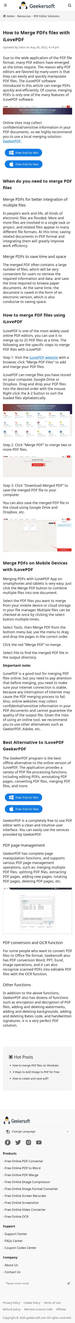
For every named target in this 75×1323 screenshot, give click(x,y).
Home (10, 16)
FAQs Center (14, 1241)
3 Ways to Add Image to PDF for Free (35, 1072)
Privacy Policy (11, 1303)
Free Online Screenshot (22, 1203)
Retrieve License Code (38, 1309)
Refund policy (12, 1309)
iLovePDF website (43, 357)
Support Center (16, 1234)
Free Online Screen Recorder (25, 1196)
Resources (24, 16)
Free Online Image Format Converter (31, 1189)
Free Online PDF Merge (21, 1175)
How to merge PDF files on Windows (35, 1065)
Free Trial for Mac (27, 164)
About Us (11, 1265)
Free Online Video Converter (25, 1210)
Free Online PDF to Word (23, 1168)
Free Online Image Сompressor (27, 1182)
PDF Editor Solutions (47, 16)
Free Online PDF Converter (24, 1161)
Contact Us (13, 1272)
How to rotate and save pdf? (30, 1078)
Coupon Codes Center (21, 1248)
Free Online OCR (16, 1216)
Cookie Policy (32, 1303)
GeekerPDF (12, 141)
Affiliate (61, 1309)
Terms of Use (52, 1303)
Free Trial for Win (27, 153)
